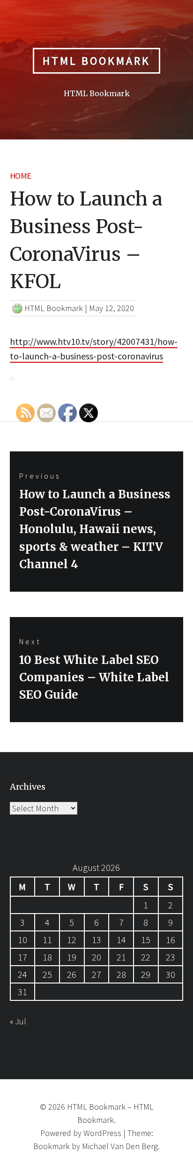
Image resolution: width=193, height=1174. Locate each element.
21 (121, 957)
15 (145, 939)
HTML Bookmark (96, 60)
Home (20, 175)
